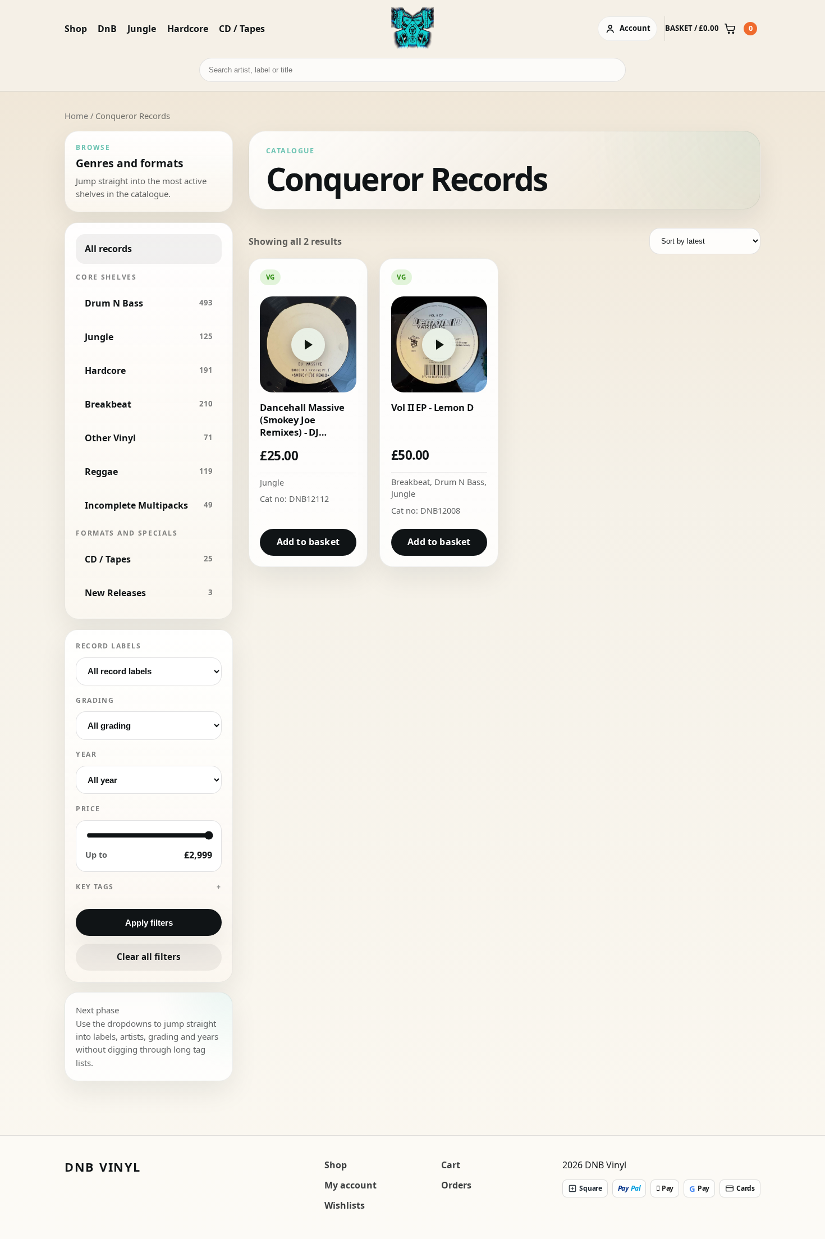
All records (108, 249)
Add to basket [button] (308, 542)
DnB (107, 28)
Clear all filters (149, 956)
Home (76, 115)
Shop (76, 28)
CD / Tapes (242, 28)
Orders (456, 1185)
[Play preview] (308, 345)
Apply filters (149, 922)
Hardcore (187, 28)
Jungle (141, 28)
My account (350, 1185)
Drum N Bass (459, 482)
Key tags (95, 886)
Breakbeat (410, 482)
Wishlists (344, 1205)
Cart (450, 1165)
